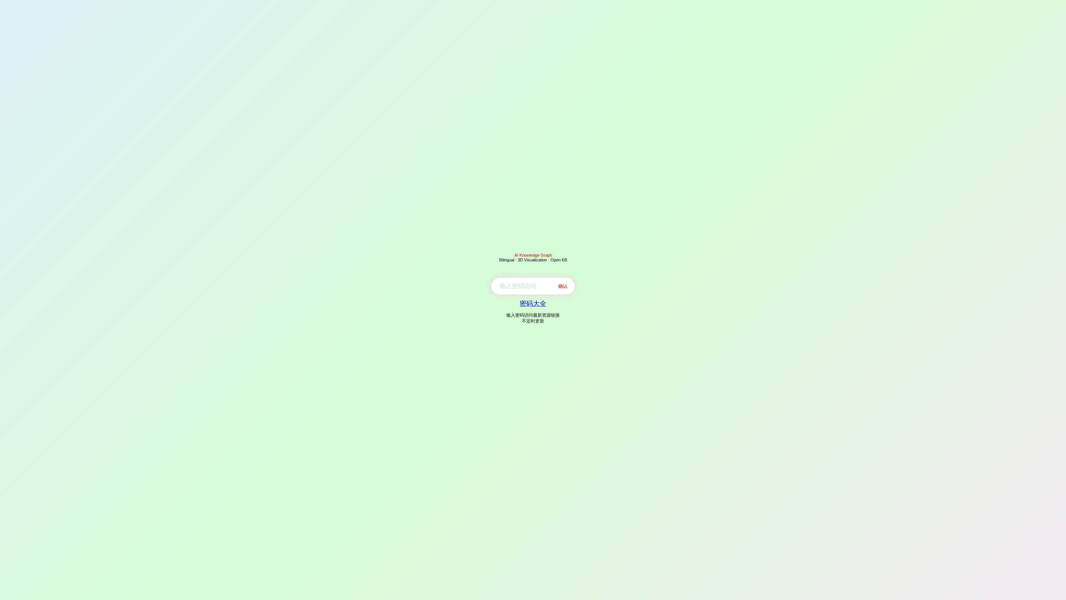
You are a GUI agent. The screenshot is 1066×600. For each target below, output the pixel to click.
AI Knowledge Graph (533, 255)
